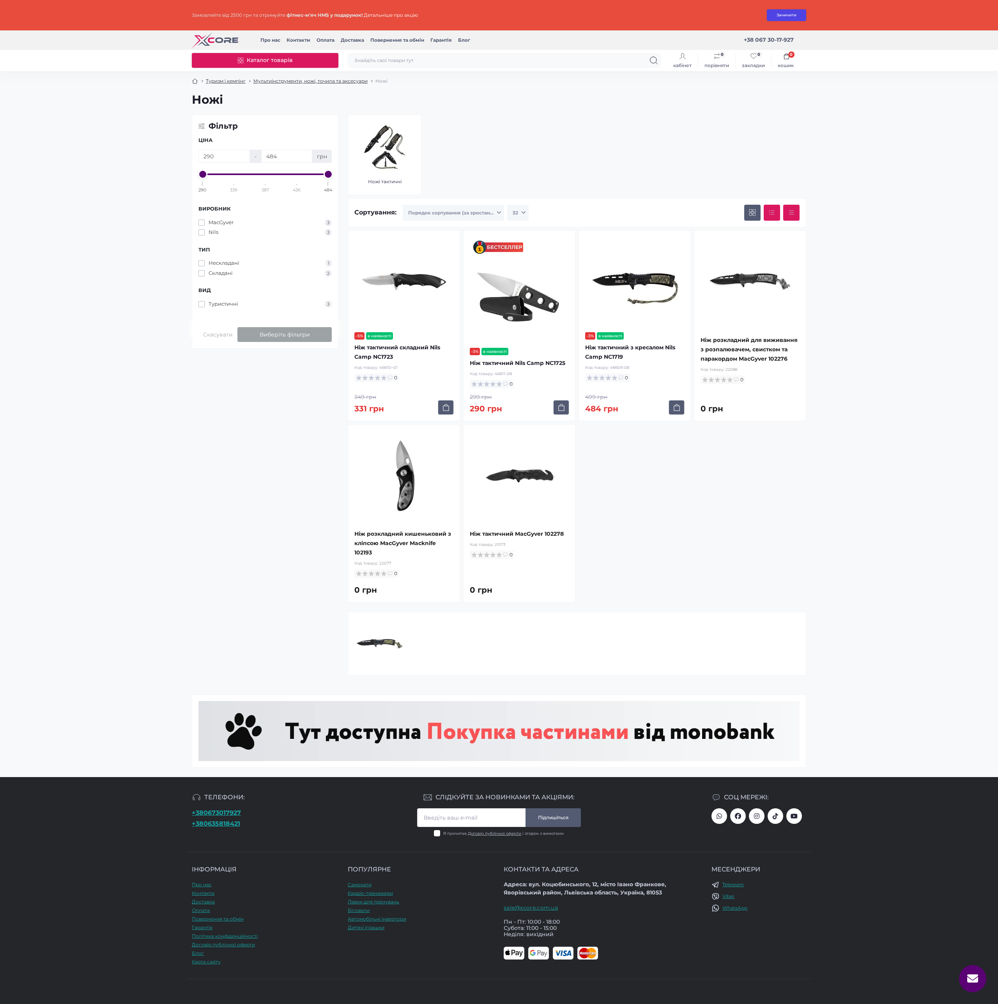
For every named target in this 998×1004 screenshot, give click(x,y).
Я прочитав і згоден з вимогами (503, 833)
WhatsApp (734, 908)
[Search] (654, 60)
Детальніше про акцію (391, 15)
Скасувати (218, 334)
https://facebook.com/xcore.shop (738, 816)
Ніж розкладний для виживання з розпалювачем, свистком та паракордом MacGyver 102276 (749, 349)
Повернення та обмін (397, 40)
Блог (464, 40)
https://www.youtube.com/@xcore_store (794, 816)
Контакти (298, 40)
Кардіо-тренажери (370, 893)
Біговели (359, 910)
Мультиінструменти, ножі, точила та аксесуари (310, 81)
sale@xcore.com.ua (531, 907)
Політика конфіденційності (225, 936)
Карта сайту (206, 962)
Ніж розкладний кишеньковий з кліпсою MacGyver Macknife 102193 (402, 543)
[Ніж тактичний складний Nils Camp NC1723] (403, 281)
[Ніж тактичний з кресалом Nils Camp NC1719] (634, 281)
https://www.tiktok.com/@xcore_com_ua (775, 816)
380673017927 (719, 816)
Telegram (733, 884)
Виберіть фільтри (285, 334)
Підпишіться (553, 817)
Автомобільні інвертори (377, 919)
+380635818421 (216, 823)
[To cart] (445, 407)
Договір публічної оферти (494, 833)
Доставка (352, 40)
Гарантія (441, 40)
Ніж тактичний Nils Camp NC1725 (517, 363)
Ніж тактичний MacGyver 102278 (517, 533)
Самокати (360, 884)
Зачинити (786, 15)
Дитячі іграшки (366, 927)
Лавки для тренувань (373, 902)
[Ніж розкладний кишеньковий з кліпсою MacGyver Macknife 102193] (403, 475)
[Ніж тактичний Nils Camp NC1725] (519, 297)
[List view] (772, 213)
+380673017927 (216, 812)
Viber (728, 896)
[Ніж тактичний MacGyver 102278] (519, 475)
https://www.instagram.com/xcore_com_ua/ (756, 816)
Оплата (325, 40)
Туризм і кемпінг (226, 81)
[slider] (202, 174)
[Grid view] (752, 213)
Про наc (270, 40)
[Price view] (791, 213)
